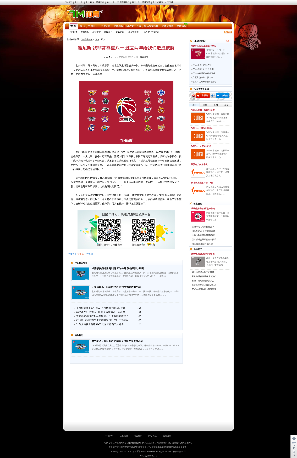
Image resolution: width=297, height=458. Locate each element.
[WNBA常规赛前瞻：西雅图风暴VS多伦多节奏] (198, 117)
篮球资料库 (168, 26)
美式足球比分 (123, 2)
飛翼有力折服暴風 (199, 164)
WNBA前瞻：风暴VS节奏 (203, 110)
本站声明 (109, 436)
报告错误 (138, 436)
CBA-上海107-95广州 (202, 65)
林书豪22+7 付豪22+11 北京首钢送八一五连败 (100, 312)
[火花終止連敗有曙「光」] (198, 190)
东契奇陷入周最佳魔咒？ (203, 226)
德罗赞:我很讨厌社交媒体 (202, 254)
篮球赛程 (118, 26)
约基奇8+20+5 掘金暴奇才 (203, 231)
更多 (228, 40)
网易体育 (144, 57)
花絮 (226, 105)
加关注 (205, 95)
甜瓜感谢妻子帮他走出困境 (204, 239)
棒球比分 (111, 2)
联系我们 (123, 436)
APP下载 (169, 2)
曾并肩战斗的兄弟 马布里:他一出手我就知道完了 (102, 316)
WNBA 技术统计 (151, 32)
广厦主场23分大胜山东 (202, 77)
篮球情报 (181, 26)
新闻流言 (108, 32)
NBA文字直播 (133, 26)
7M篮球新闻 (86, 39)
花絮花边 (120, 32)
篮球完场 (106, 26)
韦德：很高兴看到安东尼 (203, 280)
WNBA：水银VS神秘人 (202, 128)
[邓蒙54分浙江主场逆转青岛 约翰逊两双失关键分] (198, 53)
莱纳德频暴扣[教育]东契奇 (203, 208)
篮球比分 (93, 26)
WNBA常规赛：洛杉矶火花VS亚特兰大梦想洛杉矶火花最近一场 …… (217, 154)
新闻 (216, 105)
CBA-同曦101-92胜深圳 (203, 69)
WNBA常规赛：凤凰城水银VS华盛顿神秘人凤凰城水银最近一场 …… (217, 135)
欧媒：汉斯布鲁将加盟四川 (204, 81)
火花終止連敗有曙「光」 (202, 182)
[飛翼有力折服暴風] (198, 172)
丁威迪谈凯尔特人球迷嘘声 (204, 289)
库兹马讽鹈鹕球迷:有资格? (204, 276)
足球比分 (79, 2)
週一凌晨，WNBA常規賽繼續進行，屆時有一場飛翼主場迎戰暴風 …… (217, 172)
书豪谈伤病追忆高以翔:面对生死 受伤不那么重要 (118, 268)
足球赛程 (100, 2)
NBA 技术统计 (134, 32)
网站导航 (152, 436)
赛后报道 (96, 32)
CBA (97, 39)
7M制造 (73, 32)
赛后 (205, 105)
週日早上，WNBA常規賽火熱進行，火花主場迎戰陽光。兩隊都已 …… (217, 190)
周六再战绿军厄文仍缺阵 (203, 272)
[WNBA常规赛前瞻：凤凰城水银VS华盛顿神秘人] (198, 136)
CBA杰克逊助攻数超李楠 (203, 73)
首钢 (79, 254)
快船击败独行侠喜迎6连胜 (203, 235)
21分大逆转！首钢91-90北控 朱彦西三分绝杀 (100, 324)
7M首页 (68, 2)
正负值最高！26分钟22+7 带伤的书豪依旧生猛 (116, 287)
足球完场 (90, 2)
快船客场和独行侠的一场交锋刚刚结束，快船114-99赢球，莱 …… (217, 216)
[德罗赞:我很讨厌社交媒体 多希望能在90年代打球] (198, 262)
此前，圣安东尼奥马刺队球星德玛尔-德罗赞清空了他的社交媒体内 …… (217, 261)
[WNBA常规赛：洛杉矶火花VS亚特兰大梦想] (198, 154)
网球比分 (136, 2)
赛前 (194, 105)
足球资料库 (158, 2)
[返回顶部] (293, 438)
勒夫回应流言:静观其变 (202, 244)
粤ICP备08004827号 (148, 456)
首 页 (73, 26)
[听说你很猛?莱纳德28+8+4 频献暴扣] (198, 216)
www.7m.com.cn (111, 57)
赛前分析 (85, 32)
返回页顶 (167, 436)
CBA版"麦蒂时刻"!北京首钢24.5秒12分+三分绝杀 (102, 320)
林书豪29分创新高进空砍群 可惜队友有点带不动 (117, 341)
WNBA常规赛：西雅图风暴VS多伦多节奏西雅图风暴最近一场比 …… (217, 117)
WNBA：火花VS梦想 (201, 146)
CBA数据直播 (151, 26)
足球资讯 (146, 2)
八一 (84, 254)
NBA (82, 26)
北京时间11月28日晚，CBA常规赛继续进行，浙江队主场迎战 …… (217, 53)
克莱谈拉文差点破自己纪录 (204, 285)
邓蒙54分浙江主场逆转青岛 (203, 46)
